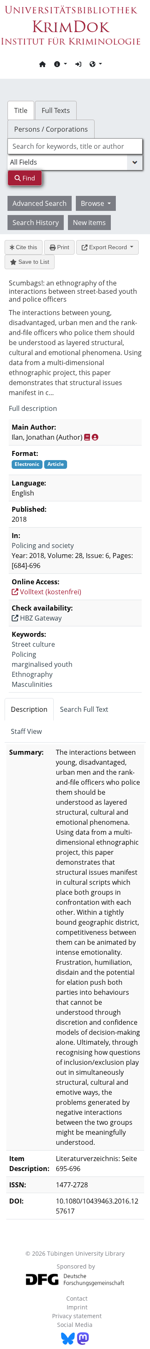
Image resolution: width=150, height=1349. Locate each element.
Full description (33, 408)
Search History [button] (35, 222)
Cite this (25, 247)
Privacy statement (77, 1316)
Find (28, 178)
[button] (60, 64)
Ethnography (32, 674)
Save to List (33, 261)
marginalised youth (42, 664)
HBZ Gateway (40, 618)
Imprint (77, 1307)
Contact (77, 1298)
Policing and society (43, 545)
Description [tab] (29, 709)
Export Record (108, 247)
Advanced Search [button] (39, 203)
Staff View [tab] (26, 731)
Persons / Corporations (51, 129)
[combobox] (75, 146)
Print (62, 247)
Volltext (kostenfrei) (49, 591)
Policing (24, 654)
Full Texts (56, 110)
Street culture (33, 644)
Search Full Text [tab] (84, 709)
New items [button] (89, 222)
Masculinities (32, 684)
